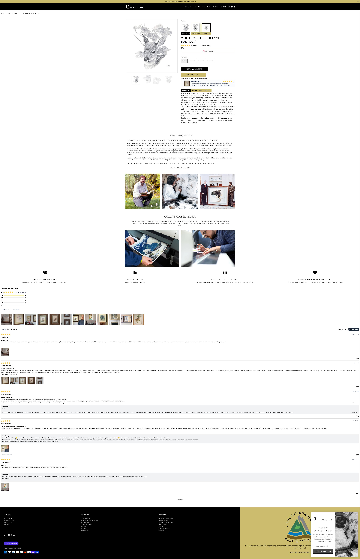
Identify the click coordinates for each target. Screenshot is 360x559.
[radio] (185, 29)
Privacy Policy (85, 522)
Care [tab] (200, 90)
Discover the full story (180, 168)
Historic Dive (163, 524)
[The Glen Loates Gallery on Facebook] (7, 535)
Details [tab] (194, 90)
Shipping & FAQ (86, 518)
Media (161, 526)
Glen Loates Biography (166, 518)
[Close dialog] (356, 514)
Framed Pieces (8, 522)
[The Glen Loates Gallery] (135, 7)
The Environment (164, 528)
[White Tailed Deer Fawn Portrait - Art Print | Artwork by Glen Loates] (152, 46)
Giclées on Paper (9, 518)
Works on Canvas (9, 520)
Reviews (223, 7)
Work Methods (163, 520)
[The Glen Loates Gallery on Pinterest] (11, 535)
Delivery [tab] (207, 90)
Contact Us (84, 530)
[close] (358, 2)
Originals (6, 524)
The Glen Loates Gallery (14, 548)
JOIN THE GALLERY (323, 551)
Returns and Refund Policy (89, 520)
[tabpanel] (208, 108)
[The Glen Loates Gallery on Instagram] (9, 535)
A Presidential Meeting (166, 522)
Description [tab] (185, 90)
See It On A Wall (193, 75)
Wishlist (216, 7)
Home (3, 13)
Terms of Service (86, 524)
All (9, 13)
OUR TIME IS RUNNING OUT (300, 553)
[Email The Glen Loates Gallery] (5, 535)
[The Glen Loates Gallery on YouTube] (14, 535)
